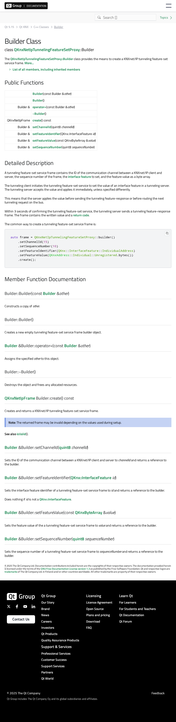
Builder (38, 93)
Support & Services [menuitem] (56, 646)
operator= (39, 106)
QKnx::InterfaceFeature (91, 478)
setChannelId (42, 126)
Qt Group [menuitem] (48, 595)
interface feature (79, 176)
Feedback (158, 693)
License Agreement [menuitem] (99, 602)
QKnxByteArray (88, 512)
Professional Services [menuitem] (56, 653)
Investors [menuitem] (47, 627)
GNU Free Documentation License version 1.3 (65, 569)
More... (29, 62)
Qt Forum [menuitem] (125, 621)
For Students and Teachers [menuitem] (137, 608)
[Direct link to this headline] (46, 83)
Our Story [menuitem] (47, 602)
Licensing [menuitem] (93, 595)
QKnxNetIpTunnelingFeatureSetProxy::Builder (41, 58)
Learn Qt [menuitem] (126, 595)
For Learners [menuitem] (127, 602)
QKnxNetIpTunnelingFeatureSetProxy (47, 49)
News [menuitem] (45, 614)
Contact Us (21, 619)
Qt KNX (23, 26)
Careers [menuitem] (46, 621)
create (37, 120)
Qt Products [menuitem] (49, 633)
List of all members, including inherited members (46, 69)
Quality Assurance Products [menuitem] (60, 640)
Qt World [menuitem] (47, 678)
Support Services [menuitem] (53, 666)
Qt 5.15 (9, 26)
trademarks (11, 572)
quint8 (65, 447)
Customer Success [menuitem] (54, 659)
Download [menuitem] (93, 621)
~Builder (38, 113)
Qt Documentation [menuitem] (131, 614)
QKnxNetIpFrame (20, 398)
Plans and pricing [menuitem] (98, 614)
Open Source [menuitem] (95, 608)
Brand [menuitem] (45, 608)
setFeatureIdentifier (46, 133)
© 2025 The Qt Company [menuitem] (23, 693)
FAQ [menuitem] (89, 627)
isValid (21, 433)
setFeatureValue (44, 140)
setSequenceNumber (47, 147)
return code (81, 215)
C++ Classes (41, 26)
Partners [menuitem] (47, 672)
